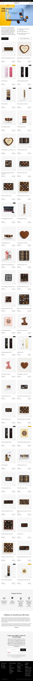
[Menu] (1, 3)
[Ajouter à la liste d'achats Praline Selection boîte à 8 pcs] (14, 416)
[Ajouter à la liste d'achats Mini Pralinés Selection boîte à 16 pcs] (30, 284)
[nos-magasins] (30, 3)
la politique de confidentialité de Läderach (20, 655)
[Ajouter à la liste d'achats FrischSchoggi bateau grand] (14, 124)
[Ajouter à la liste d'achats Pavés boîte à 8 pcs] (30, 531)
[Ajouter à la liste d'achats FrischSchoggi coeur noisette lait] (30, 240)
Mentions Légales (28, 673)
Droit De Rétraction (28, 671)
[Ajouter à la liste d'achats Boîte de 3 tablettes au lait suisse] (30, 101)
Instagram (4, 666)
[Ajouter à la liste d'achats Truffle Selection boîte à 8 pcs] (14, 485)
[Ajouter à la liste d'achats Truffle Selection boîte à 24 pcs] (30, 485)
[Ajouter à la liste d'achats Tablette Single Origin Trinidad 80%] (30, 78)
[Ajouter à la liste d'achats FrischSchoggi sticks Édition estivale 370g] (30, 439)
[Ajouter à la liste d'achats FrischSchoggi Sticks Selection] (14, 327)
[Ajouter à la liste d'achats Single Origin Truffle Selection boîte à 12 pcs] (30, 554)
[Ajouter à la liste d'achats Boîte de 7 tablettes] (14, 101)
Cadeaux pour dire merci (11, 6)
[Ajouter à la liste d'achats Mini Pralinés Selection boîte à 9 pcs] (14, 305)
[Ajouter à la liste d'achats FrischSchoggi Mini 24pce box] (30, 216)
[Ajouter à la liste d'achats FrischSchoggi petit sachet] (30, 124)
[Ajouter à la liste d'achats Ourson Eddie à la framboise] (14, 371)
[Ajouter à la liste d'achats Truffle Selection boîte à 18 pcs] (30, 147)
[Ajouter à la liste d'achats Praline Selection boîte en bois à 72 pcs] (14, 554)
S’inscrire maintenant (23, 650)
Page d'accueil (3, 6)
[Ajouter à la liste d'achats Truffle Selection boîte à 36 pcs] (30, 262)
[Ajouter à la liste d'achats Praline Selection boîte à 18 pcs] (30, 170)
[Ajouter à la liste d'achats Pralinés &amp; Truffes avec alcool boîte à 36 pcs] (30, 305)
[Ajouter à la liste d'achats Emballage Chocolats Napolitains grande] (14, 262)
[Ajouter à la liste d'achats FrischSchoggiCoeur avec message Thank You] (30, 55)
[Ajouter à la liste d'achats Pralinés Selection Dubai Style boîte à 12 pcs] (14, 55)
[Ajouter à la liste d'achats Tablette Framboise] (14, 78)
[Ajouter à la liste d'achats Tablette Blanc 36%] (30, 349)
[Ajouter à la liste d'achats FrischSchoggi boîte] (14, 462)
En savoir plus (4, 603)
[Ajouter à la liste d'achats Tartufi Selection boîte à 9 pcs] (30, 462)
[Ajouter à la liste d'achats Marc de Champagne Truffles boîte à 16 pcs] (14, 284)
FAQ (10, 666)
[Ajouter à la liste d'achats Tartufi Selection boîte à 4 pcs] (14, 393)
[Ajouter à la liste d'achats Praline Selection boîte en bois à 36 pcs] (30, 193)
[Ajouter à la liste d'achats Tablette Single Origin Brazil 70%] (14, 349)
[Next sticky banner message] (31, 0)
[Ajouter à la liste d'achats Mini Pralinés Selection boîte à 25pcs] (14, 531)
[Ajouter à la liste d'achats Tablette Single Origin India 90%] (14, 439)
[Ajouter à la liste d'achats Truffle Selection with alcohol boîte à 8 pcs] (30, 393)
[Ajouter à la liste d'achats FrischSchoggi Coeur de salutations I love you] (14, 147)
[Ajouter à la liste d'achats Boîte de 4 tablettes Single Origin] (14, 577)
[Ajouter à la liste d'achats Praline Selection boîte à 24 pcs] (14, 193)
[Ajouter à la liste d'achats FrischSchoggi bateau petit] (14, 240)
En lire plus (16, 627)
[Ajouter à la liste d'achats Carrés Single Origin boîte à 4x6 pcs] (14, 216)
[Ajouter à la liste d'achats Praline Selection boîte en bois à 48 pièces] (30, 416)
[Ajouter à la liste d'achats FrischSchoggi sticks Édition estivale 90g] (30, 577)
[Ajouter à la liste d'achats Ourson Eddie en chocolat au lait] (30, 327)
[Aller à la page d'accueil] (16, 3)
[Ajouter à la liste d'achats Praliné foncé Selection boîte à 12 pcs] (14, 508)
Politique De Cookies (28, 670)
